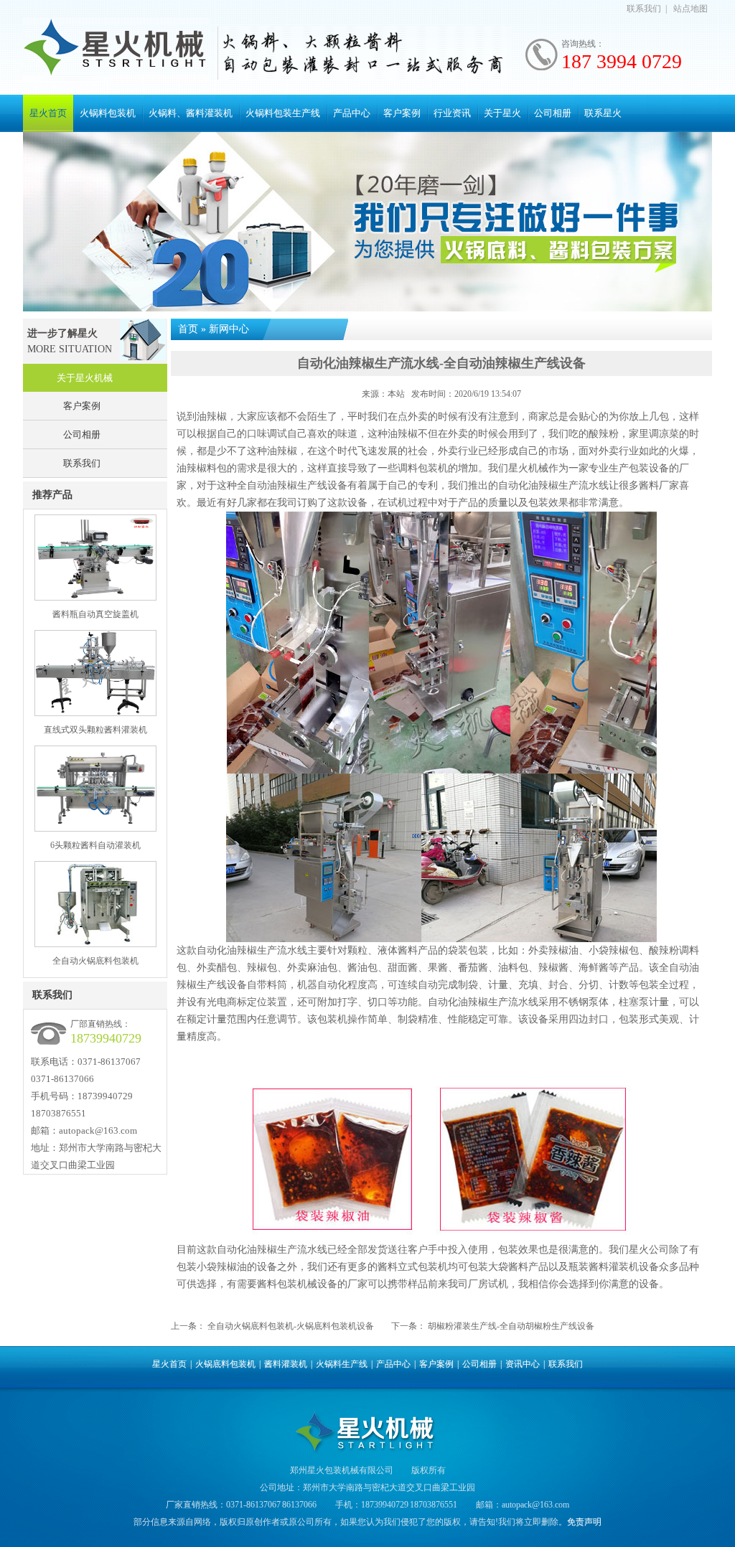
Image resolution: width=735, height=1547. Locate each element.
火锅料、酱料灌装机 (191, 113)
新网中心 (229, 329)
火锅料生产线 (342, 1364)
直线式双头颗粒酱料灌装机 (95, 730)
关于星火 (502, 113)
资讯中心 (522, 1364)
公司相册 (552, 113)
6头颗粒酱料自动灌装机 (95, 845)
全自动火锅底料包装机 (95, 961)
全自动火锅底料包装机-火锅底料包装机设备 (290, 1326)
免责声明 (584, 1522)
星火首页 (48, 113)
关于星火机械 (85, 377)
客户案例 (402, 113)
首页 (188, 329)
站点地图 (690, 9)
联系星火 (603, 113)
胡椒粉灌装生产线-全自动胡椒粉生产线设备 (511, 1326)
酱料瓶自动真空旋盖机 (95, 614)
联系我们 (644, 9)
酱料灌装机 (285, 1364)
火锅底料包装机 (225, 1364)
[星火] (116, 49)
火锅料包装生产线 (282, 113)
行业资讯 (452, 113)
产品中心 (351, 113)
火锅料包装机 (108, 113)
